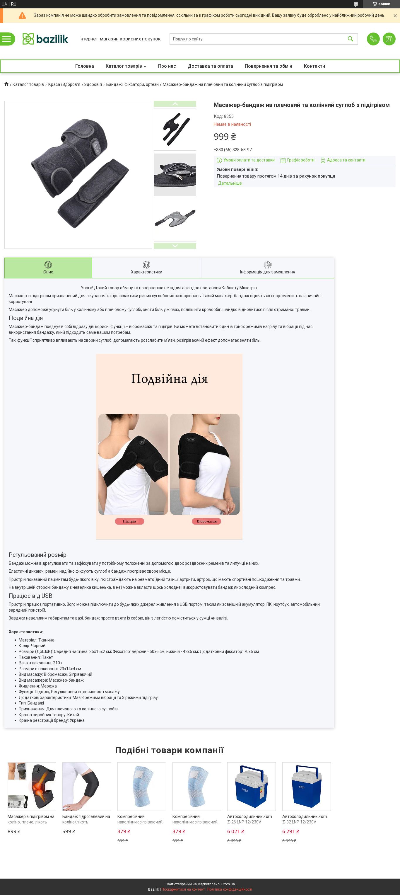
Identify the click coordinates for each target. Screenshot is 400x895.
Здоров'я (93, 84)
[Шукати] (350, 38)
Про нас (167, 66)
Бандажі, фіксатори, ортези (132, 84)
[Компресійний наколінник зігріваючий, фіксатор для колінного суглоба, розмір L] (141, 786)
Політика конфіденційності (229, 889)
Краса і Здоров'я (64, 84)
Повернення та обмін (268, 66)
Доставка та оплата (210, 66)
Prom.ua (228, 884)
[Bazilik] (45, 39)
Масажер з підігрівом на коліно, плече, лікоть (31, 819)
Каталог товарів (124, 66)
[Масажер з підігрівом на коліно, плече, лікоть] (32, 786)
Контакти (314, 66)
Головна (84, 66)
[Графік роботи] (389, 39)
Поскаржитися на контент (183, 889)
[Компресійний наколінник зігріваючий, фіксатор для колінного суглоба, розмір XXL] (196, 786)
